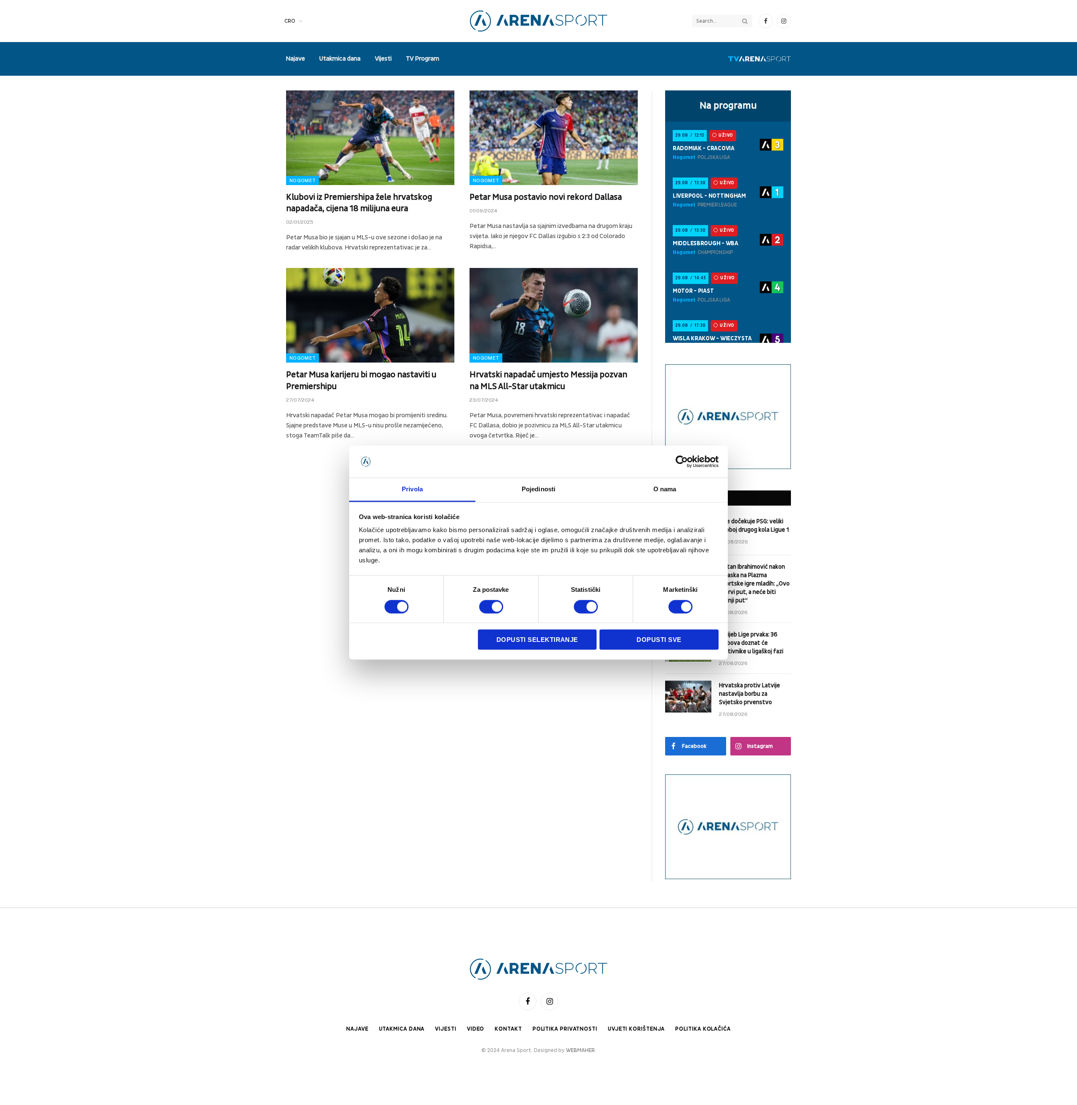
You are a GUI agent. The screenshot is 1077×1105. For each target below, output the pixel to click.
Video (476, 1029)
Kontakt (508, 1029)
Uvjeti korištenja (636, 1029)
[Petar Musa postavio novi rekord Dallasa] (554, 137)
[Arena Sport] (538, 21)
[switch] (491, 606)
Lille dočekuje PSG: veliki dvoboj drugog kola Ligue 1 (754, 525)
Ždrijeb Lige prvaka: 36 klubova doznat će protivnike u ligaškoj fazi (751, 643)
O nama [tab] (664, 489)
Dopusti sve (659, 640)
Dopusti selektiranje (537, 640)
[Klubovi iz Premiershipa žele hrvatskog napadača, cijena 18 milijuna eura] (370, 137)
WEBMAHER (580, 1050)
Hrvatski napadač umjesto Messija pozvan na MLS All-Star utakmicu (548, 380)
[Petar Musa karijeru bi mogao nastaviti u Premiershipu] (370, 315)
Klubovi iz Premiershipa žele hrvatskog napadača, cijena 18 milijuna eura (359, 203)
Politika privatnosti (565, 1029)
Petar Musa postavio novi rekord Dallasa (546, 197)
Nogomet (302, 180)
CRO (289, 21)
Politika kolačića (702, 1029)
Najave (295, 59)
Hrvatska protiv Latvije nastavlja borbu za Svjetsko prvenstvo (749, 694)
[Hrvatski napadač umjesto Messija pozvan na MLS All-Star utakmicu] (554, 315)
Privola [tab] (412, 489)
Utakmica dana (340, 59)
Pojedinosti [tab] (538, 489)
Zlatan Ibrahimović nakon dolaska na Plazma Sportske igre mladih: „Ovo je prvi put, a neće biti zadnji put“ (754, 583)
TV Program (422, 59)
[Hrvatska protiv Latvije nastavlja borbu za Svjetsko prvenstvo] (688, 697)
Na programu (728, 105)
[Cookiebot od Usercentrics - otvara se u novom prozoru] (682, 461)
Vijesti (383, 59)
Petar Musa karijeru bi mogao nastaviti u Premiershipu (361, 380)
